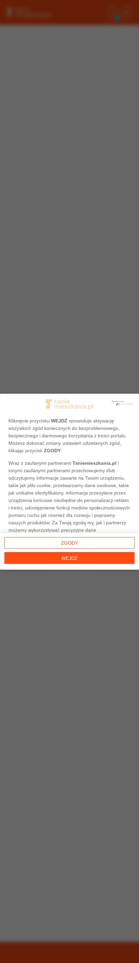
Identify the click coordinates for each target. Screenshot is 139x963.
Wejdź (69, 558)
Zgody (69, 543)
